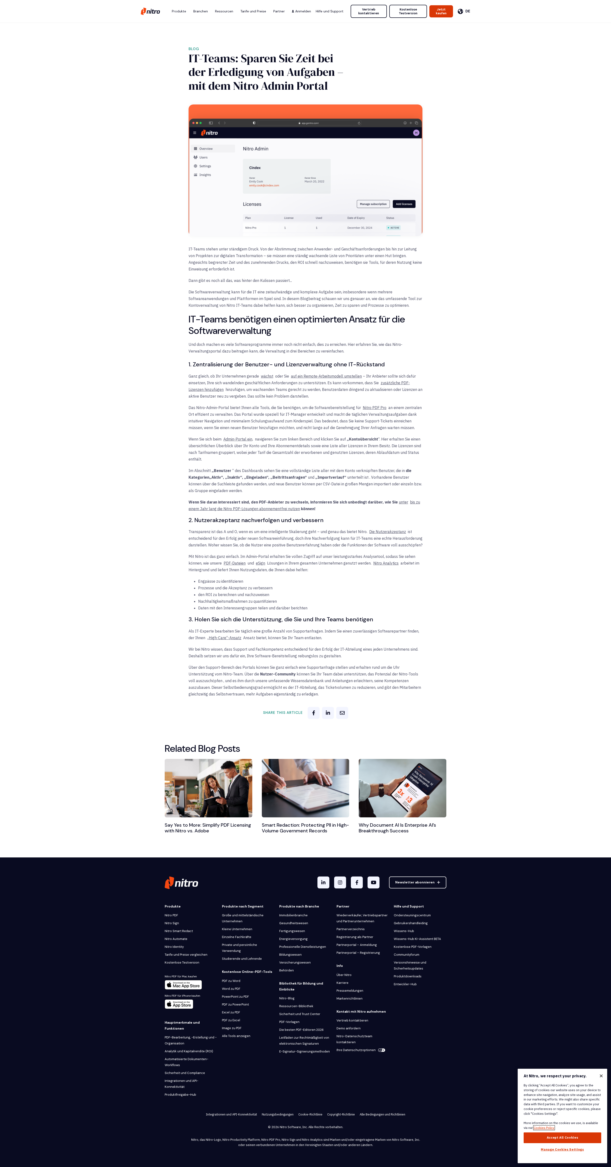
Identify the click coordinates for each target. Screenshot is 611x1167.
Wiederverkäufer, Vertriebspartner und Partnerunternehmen (362, 918)
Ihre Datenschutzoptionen (356, 1050)
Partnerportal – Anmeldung (357, 945)
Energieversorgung (293, 939)
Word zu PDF (231, 989)
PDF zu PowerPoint (235, 1004)
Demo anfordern (349, 1028)
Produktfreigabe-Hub (180, 1095)
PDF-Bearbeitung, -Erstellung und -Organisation (191, 1040)
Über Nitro (344, 975)
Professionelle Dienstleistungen (302, 947)
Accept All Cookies (562, 1138)
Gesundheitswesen (293, 923)
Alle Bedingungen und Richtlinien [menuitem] (382, 1114)
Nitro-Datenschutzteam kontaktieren (354, 1039)
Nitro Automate (176, 939)
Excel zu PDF (231, 1012)
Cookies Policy (544, 1128)
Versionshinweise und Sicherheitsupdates (410, 965)
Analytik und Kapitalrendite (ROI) (189, 1051)
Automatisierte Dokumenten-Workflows (186, 1062)
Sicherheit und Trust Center (299, 1014)
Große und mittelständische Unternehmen (242, 918)
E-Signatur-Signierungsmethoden (304, 1051)
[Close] (601, 1076)
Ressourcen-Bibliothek (296, 1006)
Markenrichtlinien (350, 998)
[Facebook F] (357, 882)
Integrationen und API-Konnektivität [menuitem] (231, 1114)
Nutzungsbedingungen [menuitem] (278, 1114)
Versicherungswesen (295, 962)
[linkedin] (328, 713)
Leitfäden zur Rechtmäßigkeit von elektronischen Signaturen (304, 1041)
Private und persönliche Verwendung (239, 948)
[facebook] (314, 713)
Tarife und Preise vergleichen (186, 955)
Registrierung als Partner (355, 937)
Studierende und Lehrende (242, 959)
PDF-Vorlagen (289, 1022)
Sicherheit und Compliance (185, 1073)
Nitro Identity (174, 947)
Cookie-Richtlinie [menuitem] (310, 1114)
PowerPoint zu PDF (235, 997)
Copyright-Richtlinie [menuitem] (341, 1114)
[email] (342, 713)
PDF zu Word (231, 981)
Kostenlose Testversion (408, 11)
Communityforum (406, 955)
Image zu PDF (232, 1028)
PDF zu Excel (231, 1020)
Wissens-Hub (404, 931)
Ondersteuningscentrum (412, 915)
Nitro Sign (172, 923)
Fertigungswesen (292, 931)
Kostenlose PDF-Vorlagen (413, 947)
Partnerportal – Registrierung (358, 953)
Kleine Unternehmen (237, 929)
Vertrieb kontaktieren (368, 11)
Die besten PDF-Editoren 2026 (301, 1030)
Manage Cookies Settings (562, 1149)
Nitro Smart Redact (179, 931)
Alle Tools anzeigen (236, 1036)
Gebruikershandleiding (411, 923)
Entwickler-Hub (405, 984)
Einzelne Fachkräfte (236, 937)
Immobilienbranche (293, 915)
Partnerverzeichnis (351, 929)
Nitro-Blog (287, 998)
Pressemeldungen (350, 991)
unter (403, 502)
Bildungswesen (290, 955)
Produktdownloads (407, 976)
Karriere (342, 983)
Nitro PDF (171, 915)
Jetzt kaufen (441, 11)
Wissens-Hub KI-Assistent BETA (417, 939)
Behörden (286, 970)
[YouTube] (373, 882)
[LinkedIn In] (323, 882)
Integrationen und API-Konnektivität (181, 1084)
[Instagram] (340, 882)
